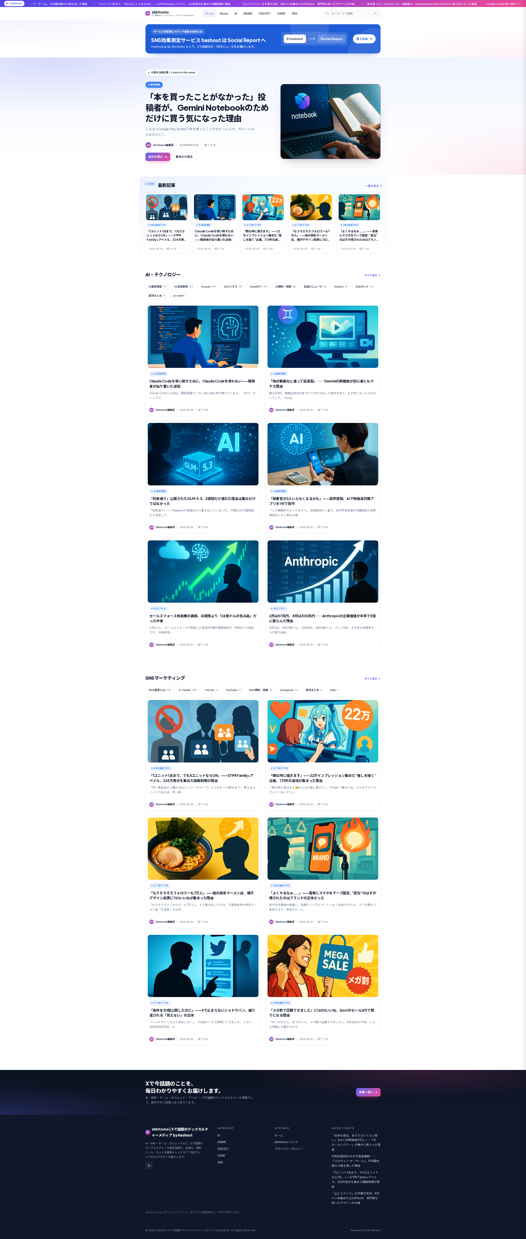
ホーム (209, 13)
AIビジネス (233, 286)
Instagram (289, 690)
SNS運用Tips (160, 690)
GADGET (265, 13)
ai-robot (179, 295)
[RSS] (148, 1165)
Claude (208, 286)
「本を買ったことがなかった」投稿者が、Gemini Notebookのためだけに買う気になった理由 (303, 4)
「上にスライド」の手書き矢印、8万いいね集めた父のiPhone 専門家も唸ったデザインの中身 (180, 4)
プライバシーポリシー (289, 1148)
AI (235, 13)
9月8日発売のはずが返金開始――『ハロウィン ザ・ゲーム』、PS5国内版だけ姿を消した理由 (355, 1161)
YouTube (233, 690)
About (224, 13)
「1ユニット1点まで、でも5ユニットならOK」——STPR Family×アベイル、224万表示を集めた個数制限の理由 (356, 1179)
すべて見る (370, 275)
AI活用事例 (183, 286)
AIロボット (364, 286)
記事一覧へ (366, 1092)
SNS (295, 13)
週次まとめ (157, 295)
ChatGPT (259, 286)
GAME (281, 13)
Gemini (341, 286)
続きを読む (156, 156)
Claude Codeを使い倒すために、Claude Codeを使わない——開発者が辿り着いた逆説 (421, 4)
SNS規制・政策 (260, 690)
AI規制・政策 (285, 286)
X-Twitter (188, 690)
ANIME (248, 13)
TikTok (211, 690)
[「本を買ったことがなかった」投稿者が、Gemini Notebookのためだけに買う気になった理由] (330, 121)
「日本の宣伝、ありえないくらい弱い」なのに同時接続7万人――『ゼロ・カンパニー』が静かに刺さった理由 (356, 1142)
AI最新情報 (158, 286)
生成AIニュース (315, 286)
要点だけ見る (184, 156)
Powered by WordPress (366, 1230)
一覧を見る (372, 186)
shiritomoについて (286, 1142)
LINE (334, 690)
